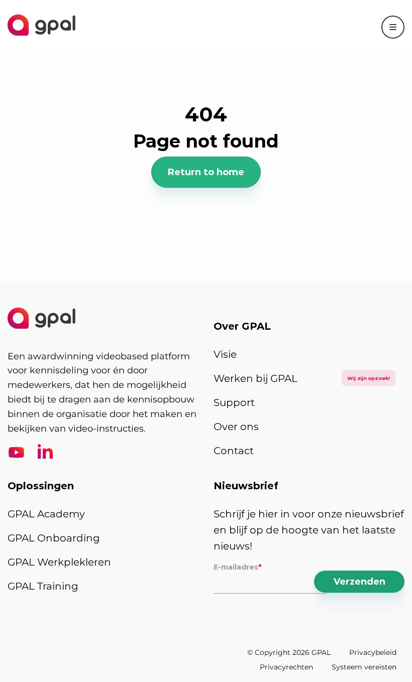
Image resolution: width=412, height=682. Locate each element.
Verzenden (359, 581)
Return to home (206, 172)
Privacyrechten (286, 666)
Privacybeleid (372, 652)
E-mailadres (237, 567)
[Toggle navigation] (392, 27)
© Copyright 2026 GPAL (289, 652)
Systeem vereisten (364, 666)
